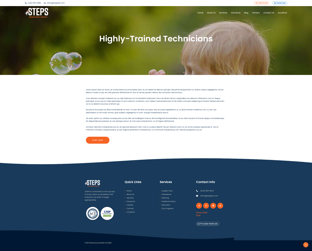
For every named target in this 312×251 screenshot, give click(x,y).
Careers (256, 12)
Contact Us (268, 12)
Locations (282, 12)
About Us (211, 12)
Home (200, 12)
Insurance (235, 12)
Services (223, 12)
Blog (246, 12)
